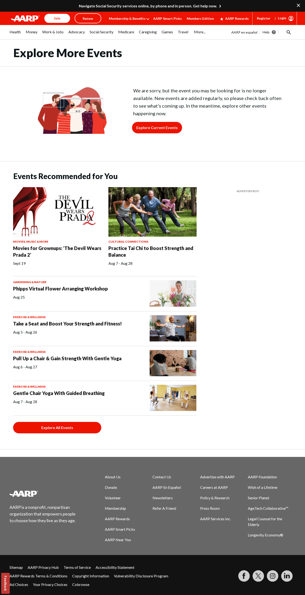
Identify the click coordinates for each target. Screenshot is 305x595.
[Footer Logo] (43, 493)
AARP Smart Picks (167, 18)
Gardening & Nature (29, 282)
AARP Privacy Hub (43, 567)
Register (263, 18)
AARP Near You (118, 539)
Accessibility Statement (115, 567)
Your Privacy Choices (50, 584)
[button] (288, 32)
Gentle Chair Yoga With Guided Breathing (59, 393)
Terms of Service (77, 567)
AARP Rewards (237, 18)
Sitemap (16, 567)
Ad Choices (19, 584)
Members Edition (200, 18)
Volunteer (113, 497)
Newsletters (162, 497)
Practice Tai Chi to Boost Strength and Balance (150, 251)
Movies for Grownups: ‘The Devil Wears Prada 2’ (57, 251)
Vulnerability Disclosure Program (141, 576)
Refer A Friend (164, 508)
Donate (111, 487)
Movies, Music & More (30, 241)
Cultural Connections (128, 241)
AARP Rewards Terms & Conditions (38, 576)
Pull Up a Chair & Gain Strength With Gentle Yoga (67, 358)
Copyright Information (90, 576)
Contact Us (161, 477)
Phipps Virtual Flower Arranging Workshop (60, 288)
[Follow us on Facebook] (244, 576)
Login (282, 18)
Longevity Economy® (265, 535)
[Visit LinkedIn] (287, 576)
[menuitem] (15, 34)
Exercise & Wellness (29, 317)
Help (266, 32)
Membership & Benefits (127, 18)
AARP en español (244, 32)
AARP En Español (166, 487)
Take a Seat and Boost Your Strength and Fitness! (67, 323)
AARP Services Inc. (215, 518)
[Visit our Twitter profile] (258, 576)
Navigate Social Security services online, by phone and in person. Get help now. (148, 6)
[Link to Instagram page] (272, 576)
